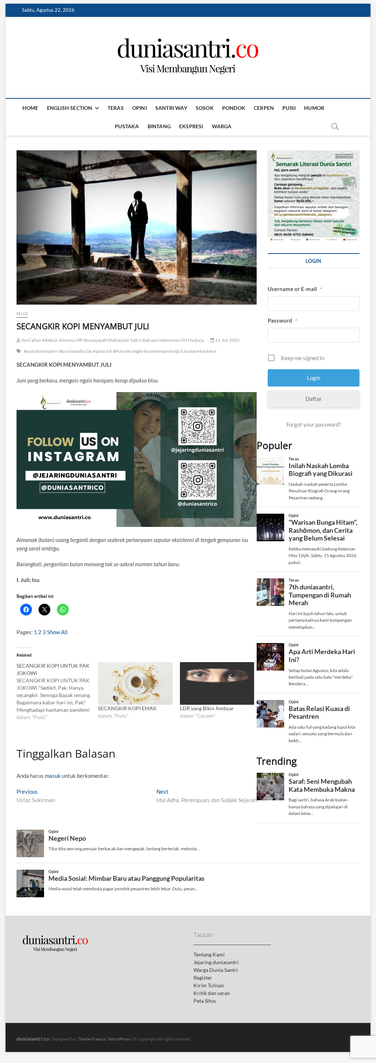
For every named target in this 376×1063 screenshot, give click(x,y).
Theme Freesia (91, 1039)
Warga (222, 126)
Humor (314, 108)
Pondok (233, 108)
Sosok (205, 108)
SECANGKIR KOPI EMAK (127, 708)
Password (282, 320)
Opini (139, 108)
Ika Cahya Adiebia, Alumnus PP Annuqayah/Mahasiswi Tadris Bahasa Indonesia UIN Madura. (113, 340)
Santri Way (171, 108)
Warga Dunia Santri (216, 970)
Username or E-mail (295, 288)
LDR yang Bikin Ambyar (207, 708)
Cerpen (264, 108)
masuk (53, 775)
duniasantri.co (33, 1038)
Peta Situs (205, 1001)
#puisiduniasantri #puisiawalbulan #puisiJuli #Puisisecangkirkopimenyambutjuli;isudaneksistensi (120, 351)
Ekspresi (191, 126)
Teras (116, 108)
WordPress (119, 1039)
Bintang (159, 126)
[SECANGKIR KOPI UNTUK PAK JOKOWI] (57, 691)
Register (203, 977)
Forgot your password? (313, 424)
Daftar (314, 398)
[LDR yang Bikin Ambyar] (217, 683)
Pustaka (127, 126)
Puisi (289, 108)
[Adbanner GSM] (313, 154)
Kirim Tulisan (209, 985)
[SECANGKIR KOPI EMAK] (135, 683)
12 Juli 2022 (227, 340)
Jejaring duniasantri (216, 962)
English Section (70, 108)
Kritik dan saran (212, 993)
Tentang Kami (209, 954)
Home (30, 108)
